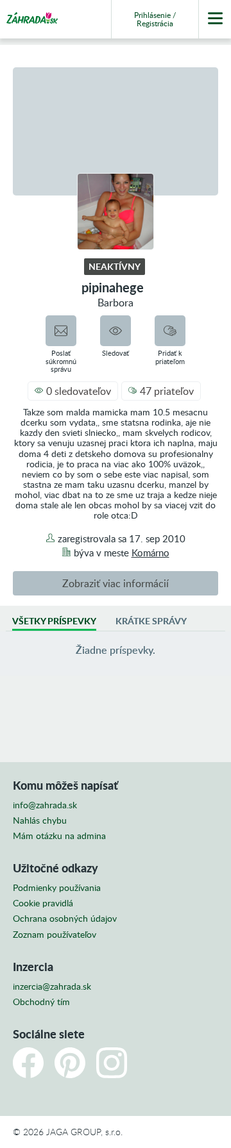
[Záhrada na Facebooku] (28, 1062)
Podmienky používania (57, 888)
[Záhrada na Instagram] (111, 1062)
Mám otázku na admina (59, 836)
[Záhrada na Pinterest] (70, 1062)
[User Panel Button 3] (215, 19)
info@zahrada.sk (45, 805)
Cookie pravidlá (43, 903)
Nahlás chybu (40, 820)
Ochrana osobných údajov (65, 918)
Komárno (150, 552)
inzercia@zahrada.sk (52, 986)
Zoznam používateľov (54, 934)
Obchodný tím (41, 1002)
